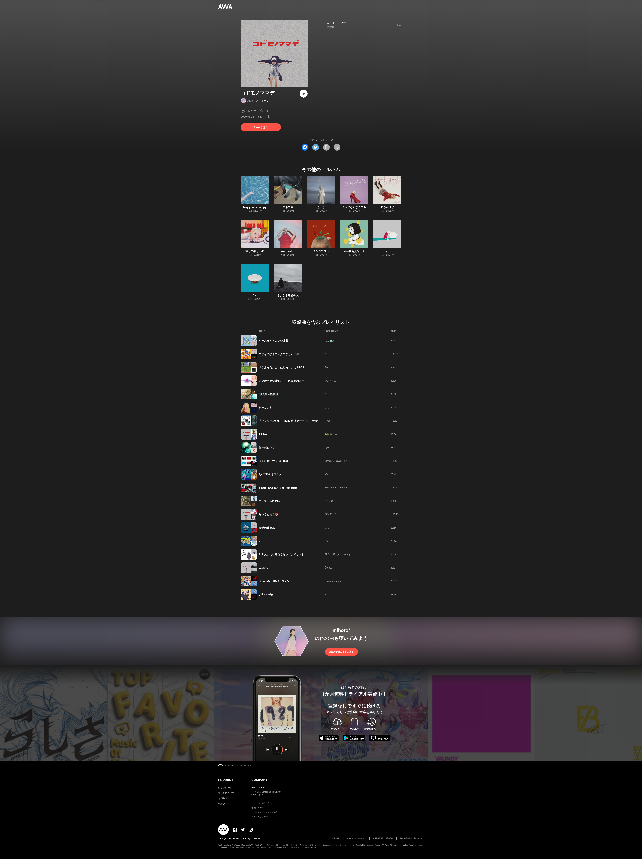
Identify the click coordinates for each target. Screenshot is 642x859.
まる (327, 527)
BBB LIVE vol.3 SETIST (273, 461)
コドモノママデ (336, 23)
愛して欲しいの (254, 251)
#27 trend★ (266, 594)
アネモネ (288, 207)
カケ (327, 447)
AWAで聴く (261, 127)
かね (327, 407)
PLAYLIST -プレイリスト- (338, 554)
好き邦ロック (267, 447)
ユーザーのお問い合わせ (262, 803)
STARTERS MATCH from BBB (278, 487)
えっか (321, 207)
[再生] (304, 94)
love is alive (288, 251)
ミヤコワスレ (321, 251)
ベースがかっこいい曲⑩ (273, 340)
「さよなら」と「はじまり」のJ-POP (281, 367)
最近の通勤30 (267, 528)
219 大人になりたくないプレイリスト (281, 554)
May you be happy (254, 207)
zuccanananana (333, 581)
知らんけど (387, 207)
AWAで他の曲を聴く (341, 652)
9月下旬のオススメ (270, 474)
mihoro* (264, 100)
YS (326, 474)
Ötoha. (328, 567)
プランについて (226, 792)
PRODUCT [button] (225, 780)
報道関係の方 (257, 807)
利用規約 (335, 838)
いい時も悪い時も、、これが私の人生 (281, 381)
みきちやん (330, 380)
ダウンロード (225, 787)
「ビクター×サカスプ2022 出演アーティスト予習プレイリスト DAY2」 (301, 421)
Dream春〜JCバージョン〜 (275, 581)
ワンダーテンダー (334, 514)
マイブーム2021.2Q (270, 501)
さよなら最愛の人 (288, 295)
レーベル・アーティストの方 (264, 812)
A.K (326, 354)
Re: (255, 295)
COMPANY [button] (259, 780)
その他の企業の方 (259, 816)
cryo (327, 541)
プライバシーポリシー (356, 838)
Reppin (328, 367)
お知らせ (222, 798)
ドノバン (329, 500)
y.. (326, 594)
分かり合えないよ (354, 251)
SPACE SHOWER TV (336, 460)
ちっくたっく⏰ (268, 514)
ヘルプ (221, 803)
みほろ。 (264, 568)
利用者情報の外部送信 (383, 838)
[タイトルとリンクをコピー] (326, 147)
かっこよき (265, 407)
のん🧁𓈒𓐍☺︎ (331, 340)
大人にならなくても (354, 207)
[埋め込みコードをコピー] (337, 147)
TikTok (263, 434)
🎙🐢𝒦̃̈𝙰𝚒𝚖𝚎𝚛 (332, 434)
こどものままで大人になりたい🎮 (279, 354)
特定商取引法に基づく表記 (412, 838)
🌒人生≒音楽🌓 (268, 394)
